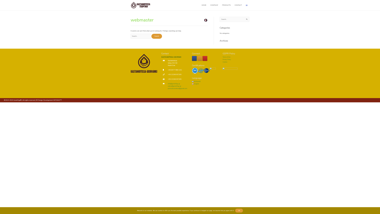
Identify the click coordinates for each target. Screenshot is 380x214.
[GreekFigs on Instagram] (199, 58)
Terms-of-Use (226, 57)
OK (239, 210)
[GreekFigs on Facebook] (194, 58)
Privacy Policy (227, 59)
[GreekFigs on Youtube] (205, 58)
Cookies (225, 62)
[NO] (378, 211)
